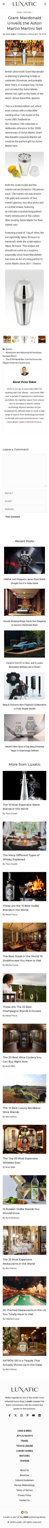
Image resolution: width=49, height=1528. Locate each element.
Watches (24, 1456)
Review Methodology (24, 1485)
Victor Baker (11, 34)
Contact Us (24, 1500)
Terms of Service (24, 1490)
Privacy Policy (24, 1495)
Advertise (24, 1475)
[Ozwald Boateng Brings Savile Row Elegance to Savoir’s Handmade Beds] (24, 603)
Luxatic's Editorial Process (30, 422)
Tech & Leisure (24, 1446)
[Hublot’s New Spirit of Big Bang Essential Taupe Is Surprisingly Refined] (24, 728)
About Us (24, 1470)
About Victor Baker (24, 382)
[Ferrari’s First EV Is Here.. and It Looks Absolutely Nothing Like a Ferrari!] (24, 644)
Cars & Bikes (24, 1431)
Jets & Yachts (24, 1436)
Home (19, 12)
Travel (25, 1441)
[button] (45, 4)
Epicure (27, 12)
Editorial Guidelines (24, 1480)
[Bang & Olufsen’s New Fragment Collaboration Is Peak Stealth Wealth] (24, 686)
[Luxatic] (24, 4)
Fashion (24, 1461)
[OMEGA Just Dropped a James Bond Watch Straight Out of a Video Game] (24, 561)
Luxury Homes (24, 1451)
